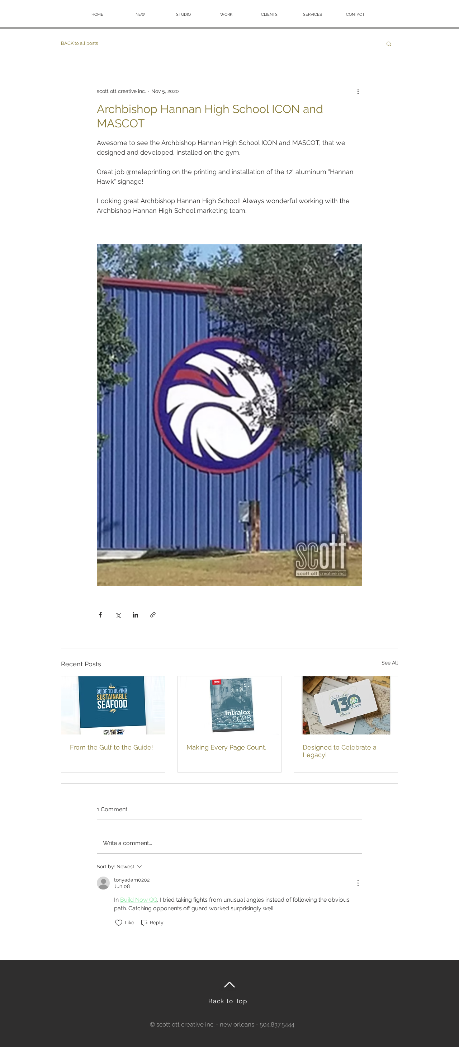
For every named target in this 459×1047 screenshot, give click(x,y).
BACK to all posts (79, 43)
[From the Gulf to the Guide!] (113, 705)
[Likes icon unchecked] (118, 923)
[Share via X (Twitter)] (117, 614)
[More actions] (358, 91)
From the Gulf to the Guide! (111, 747)
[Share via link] (153, 614)
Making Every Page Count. (226, 747)
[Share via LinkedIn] (135, 614)
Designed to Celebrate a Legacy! (340, 751)
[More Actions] (358, 883)
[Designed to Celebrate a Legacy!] (346, 705)
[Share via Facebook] (100, 614)
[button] (388, 43)
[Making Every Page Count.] (229, 705)
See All (390, 663)
